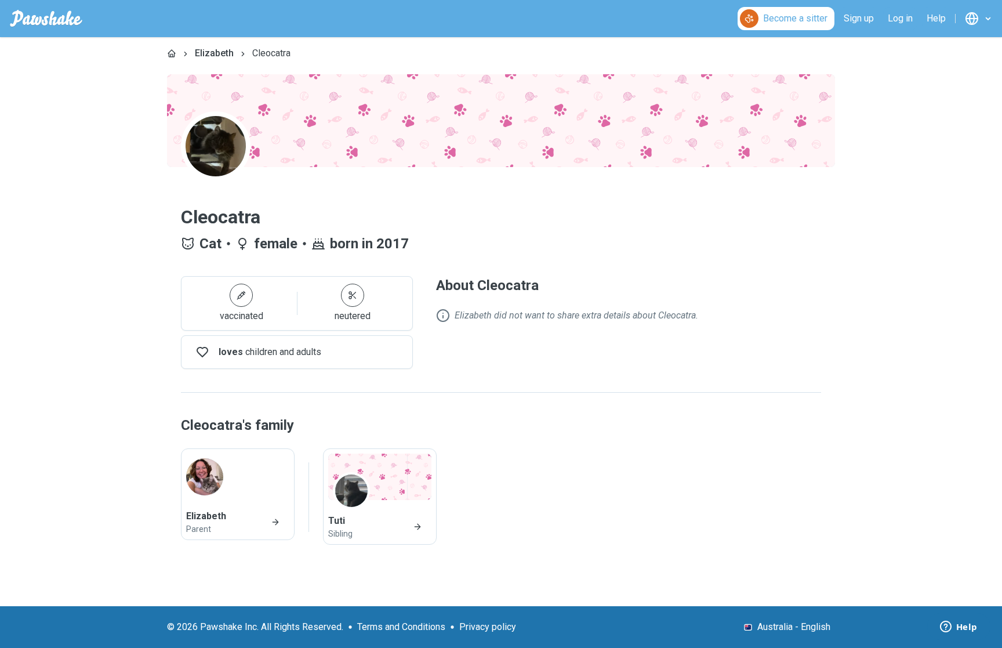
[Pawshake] (46, 18)
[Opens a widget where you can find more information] (958, 627)
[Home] (171, 53)
